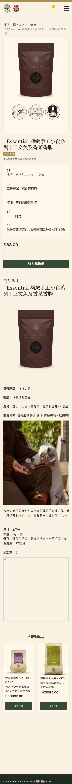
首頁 (6, 24)
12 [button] (58, 708)
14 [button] (68, 708)
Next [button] (66, 670)
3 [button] (13, 708)
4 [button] (18, 708)
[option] (18, 677)
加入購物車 (36, 264)
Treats (32, 24)
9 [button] (43, 708)
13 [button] (63, 708)
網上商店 (18, 24)
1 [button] (3, 708)
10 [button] (48, 708)
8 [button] (38, 708)
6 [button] (28, 708)
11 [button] (53, 708)
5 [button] (23, 708)
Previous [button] (5, 670)
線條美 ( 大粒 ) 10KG (52, 678)
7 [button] (33, 708)
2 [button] (8, 708)
